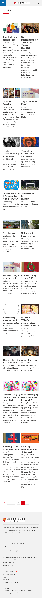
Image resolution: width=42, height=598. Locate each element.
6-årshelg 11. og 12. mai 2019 (28, 276)
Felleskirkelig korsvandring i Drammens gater (11, 320)
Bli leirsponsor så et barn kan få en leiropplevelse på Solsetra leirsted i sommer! (10, 246)
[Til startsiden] (14, 520)
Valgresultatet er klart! (29, 103)
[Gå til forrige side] (5, 503)
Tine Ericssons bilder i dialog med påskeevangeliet (29, 333)
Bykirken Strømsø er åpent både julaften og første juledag (30, 367)
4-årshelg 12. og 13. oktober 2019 (11, 448)
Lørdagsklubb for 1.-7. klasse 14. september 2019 (11, 196)
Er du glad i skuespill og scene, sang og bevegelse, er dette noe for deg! (29, 163)
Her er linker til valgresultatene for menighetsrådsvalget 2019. (29, 113)
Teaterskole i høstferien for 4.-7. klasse (27, 154)
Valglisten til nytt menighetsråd (11, 276)
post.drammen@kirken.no (14, 551)
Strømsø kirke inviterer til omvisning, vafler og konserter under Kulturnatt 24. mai (30, 245)
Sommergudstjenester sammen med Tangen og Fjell (29, 204)
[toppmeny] (3, 3)
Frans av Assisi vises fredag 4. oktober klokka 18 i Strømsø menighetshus (10, 165)
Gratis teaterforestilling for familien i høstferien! (11, 155)
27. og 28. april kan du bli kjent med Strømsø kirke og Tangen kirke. (11, 368)
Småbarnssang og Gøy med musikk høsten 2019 (29, 397)
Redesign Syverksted (8, 103)
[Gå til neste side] (31, 503)
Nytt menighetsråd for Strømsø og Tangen (29, 41)
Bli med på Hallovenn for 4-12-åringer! (29, 449)
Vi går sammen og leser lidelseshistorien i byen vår (11, 330)
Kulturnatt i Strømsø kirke (28, 234)
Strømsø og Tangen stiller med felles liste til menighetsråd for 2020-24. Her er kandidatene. (11, 288)
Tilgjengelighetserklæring (10, 582)
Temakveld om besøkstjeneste (10, 38)
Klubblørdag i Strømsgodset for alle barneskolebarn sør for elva (11, 205)
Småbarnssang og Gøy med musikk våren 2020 (11, 397)
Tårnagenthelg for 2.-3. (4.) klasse (11, 361)
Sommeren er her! (27, 194)
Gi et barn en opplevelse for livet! (9, 236)
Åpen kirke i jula (29, 360)
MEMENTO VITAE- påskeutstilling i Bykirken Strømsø (30, 321)
